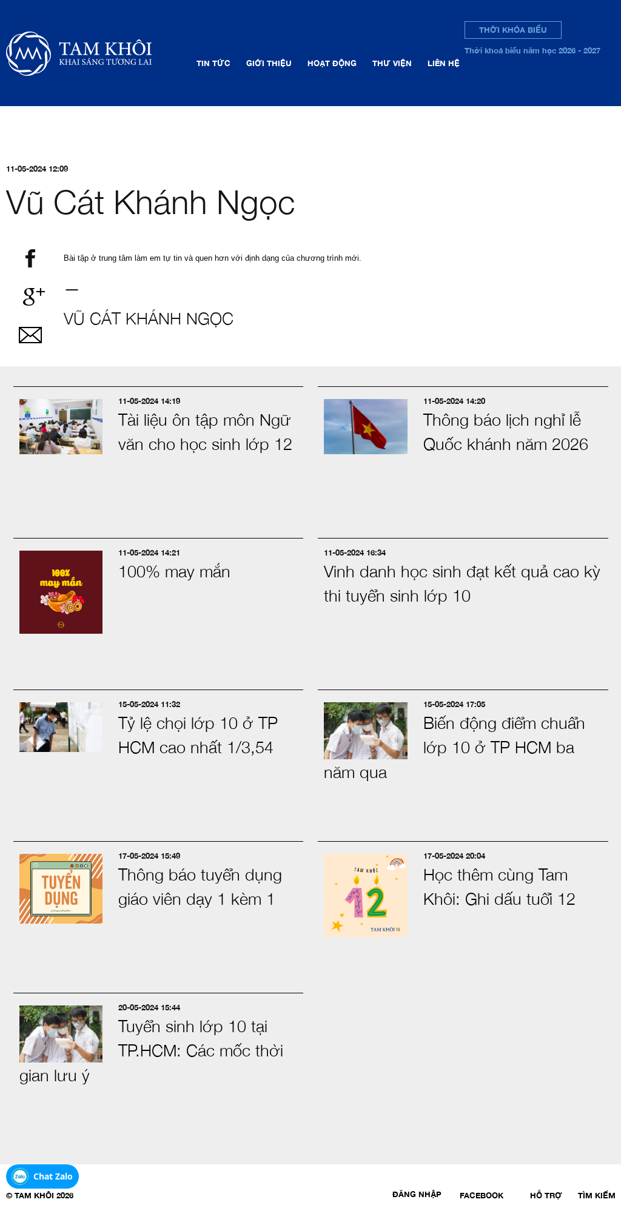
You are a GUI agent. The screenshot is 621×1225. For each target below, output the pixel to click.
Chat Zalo (53, 1176)
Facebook (481, 1195)
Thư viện (392, 63)
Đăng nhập (416, 1194)
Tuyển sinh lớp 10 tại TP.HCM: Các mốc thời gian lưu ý (151, 1050)
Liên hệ (444, 63)
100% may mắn (174, 571)
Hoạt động (332, 63)
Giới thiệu (269, 63)
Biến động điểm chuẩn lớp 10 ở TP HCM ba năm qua (454, 747)
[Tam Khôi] (97, 53)
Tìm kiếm (597, 1195)
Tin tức (213, 63)
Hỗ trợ (546, 1195)
